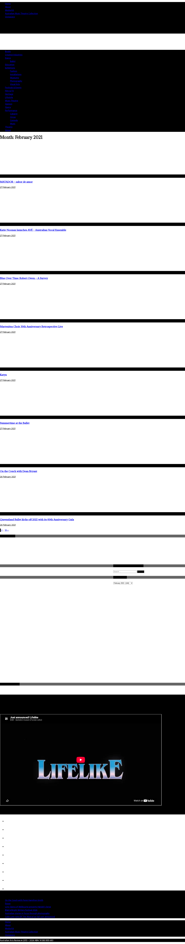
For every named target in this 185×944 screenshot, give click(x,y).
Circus (13, 117)
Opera (8, 107)
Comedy (14, 120)
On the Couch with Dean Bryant (18, 471)
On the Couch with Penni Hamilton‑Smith (24, 900)
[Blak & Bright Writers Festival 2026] (10, 846)
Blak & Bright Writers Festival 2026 (21, 910)
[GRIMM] (10, 880)
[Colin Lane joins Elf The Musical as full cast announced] (10, 863)
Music (12, 123)
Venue (8, 130)
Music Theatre (11, 100)
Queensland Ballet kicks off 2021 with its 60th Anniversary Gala (37, 519)
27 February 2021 (7, 187)
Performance (11, 110)
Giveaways (10, 16)
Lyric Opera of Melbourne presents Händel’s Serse (28, 906)
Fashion (13, 71)
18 (6, 530)
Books (8, 51)
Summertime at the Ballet (14, 423)
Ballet (12, 61)
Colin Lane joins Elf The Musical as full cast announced (30, 916)
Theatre (8, 127)
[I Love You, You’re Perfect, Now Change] (10, 889)
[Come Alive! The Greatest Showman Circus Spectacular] (10, 872)
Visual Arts (15, 84)
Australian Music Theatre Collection (21, 13)
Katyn (3, 374)
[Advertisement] (139, 53)
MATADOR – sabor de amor (16, 181)
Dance (8, 58)
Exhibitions (10, 68)
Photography (16, 81)
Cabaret (13, 113)
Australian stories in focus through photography (27, 913)
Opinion (8, 104)
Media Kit (9, 10)
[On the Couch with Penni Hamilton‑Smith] (10, 821)
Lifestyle (9, 97)
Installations (15, 74)
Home (8, 3)
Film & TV (9, 90)
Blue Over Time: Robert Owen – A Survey (24, 278)
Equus (7, 903)
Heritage (9, 94)
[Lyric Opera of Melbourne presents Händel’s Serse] (10, 838)
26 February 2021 (8, 476)
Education (9, 64)
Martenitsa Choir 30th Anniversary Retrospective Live (31, 326)
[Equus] (10, 829)
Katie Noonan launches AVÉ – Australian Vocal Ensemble (33, 229)
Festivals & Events (13, 87)
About (8, 7)
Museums (14, 77)
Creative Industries (13, 54)
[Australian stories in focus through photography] (10, 855)
